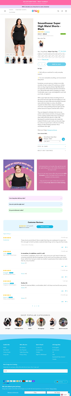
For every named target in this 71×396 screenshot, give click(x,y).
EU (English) (55, 347)
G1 (40, 57)
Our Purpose (23, 350)
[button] (5, 11)
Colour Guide (6, 352)
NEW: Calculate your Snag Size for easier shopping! (35, 6)
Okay (35, 392)
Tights (11, 9)
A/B (39, 54)
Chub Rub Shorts (21, 9)
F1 (60, 54)
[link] (62, 11)
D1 (46, 54)
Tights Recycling (24, 352)
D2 (49, 54)
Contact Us (39, 347)
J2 (64, 57)
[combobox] (65, 394)
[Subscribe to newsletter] (66, 371)
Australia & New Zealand (58, 357)
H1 (46, 57)
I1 (53, 57)
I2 (57, 57)
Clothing (12, 12)
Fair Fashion (23, 347)
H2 (50, 57)
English (65, 394)
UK (53, 352)
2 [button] (34, 306)
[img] (7, 237)
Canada (54, 359)
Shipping (44, 35)
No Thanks (57, 392)
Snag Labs (6, 354)
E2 (56, 54)
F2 (64, 54)
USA (53, 354)
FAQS (4, 347)
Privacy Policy (53, 388)
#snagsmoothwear (52, 130)
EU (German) (55, 350)
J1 (60, 57)
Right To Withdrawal (41, 354)
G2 (43, 57)
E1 (53, 54)
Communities (39, 350)
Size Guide (6, 350)
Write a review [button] (45, 226)
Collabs (38, 352)
